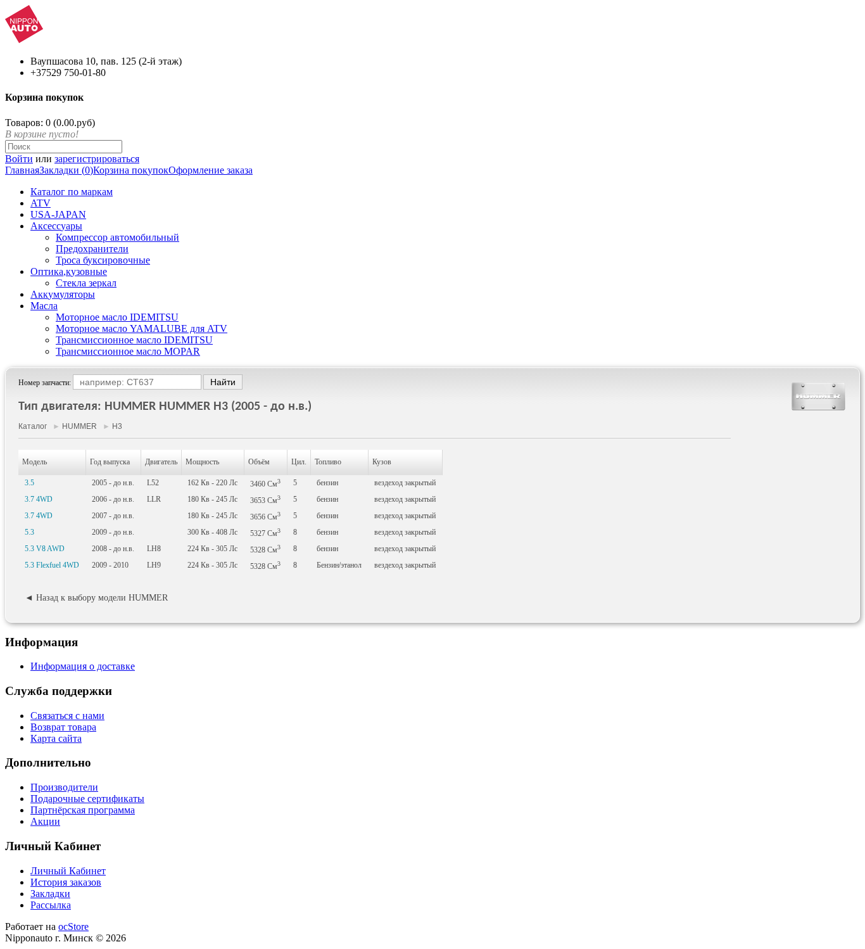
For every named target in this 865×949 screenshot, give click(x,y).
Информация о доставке (82, 666)
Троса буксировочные (103, 260)
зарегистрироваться (96, 158)
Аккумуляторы (62, 294)
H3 (117, 426)
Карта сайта (56, 738)
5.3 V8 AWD (45, 548)
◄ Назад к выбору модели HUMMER (96, 597)
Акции (45, 821)
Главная (22, 170)
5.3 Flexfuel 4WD (52, 565)
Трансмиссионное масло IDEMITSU (134, 339)
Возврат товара (63, 727)
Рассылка (50, 905)
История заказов (65, 882)
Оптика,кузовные (68, 271)
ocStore (73, 926)
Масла (44, 305)
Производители (64, 787)
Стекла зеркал (86, 282)
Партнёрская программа (82, 810)
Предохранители (92, 248)
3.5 (29, 482)
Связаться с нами (67, 715)
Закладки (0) (66, 170)
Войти (19, 158)
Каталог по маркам (71, 191)
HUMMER (79, 426)
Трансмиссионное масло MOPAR (128, 351)
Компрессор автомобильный (117, 237)
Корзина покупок (130, 170)
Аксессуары (56, 225)
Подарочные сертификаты (87, 798)
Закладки (50, 893)
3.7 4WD (39, 499)
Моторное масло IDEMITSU (117, 317)
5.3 (29, 532)
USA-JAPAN (58, 214)
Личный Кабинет (68, 870)
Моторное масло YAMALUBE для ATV (141, 328)
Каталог (32, 426)
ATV (40, 203)
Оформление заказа (210, 170)
